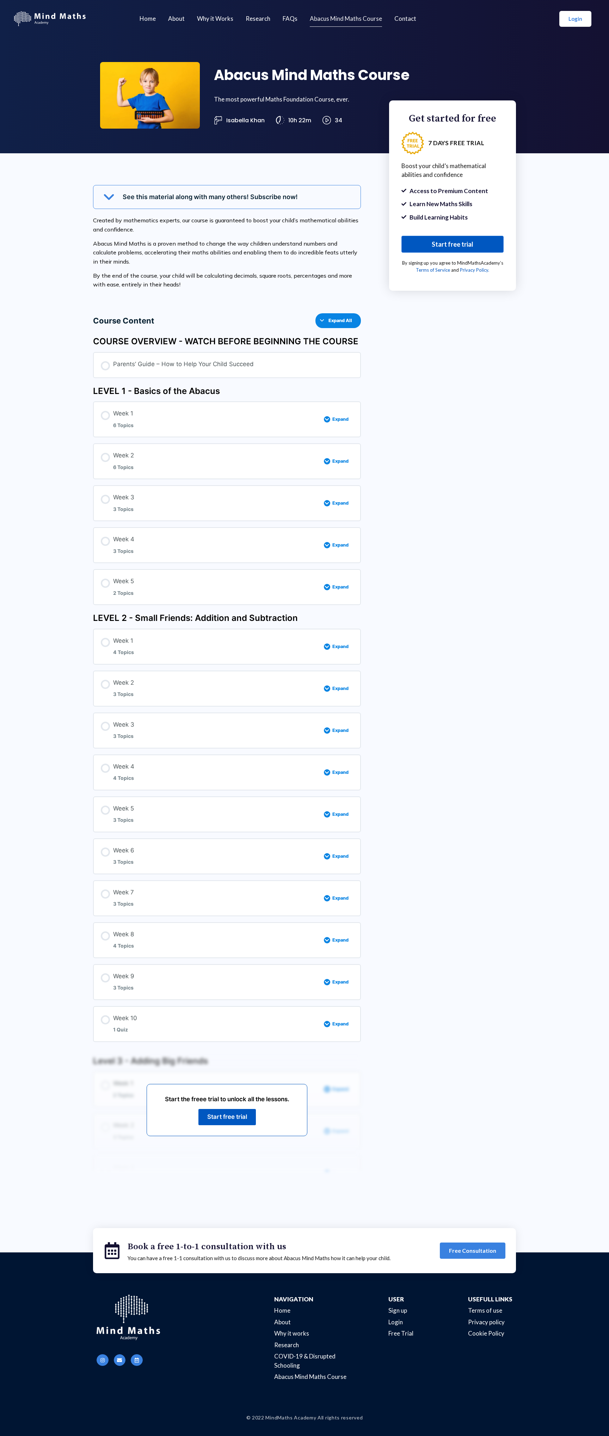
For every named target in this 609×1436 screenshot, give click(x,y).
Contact (405, 18)
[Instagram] (103, 1360)
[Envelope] (120, 1360)
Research (258, 18)
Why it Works (215, 18)
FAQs (290, 18)
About (176, 18)
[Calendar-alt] (137, 1360)
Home (148, 18)
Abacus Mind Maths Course (346, 18)
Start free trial (227, 1116)
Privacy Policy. (474, 270)
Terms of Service (433, 270)
